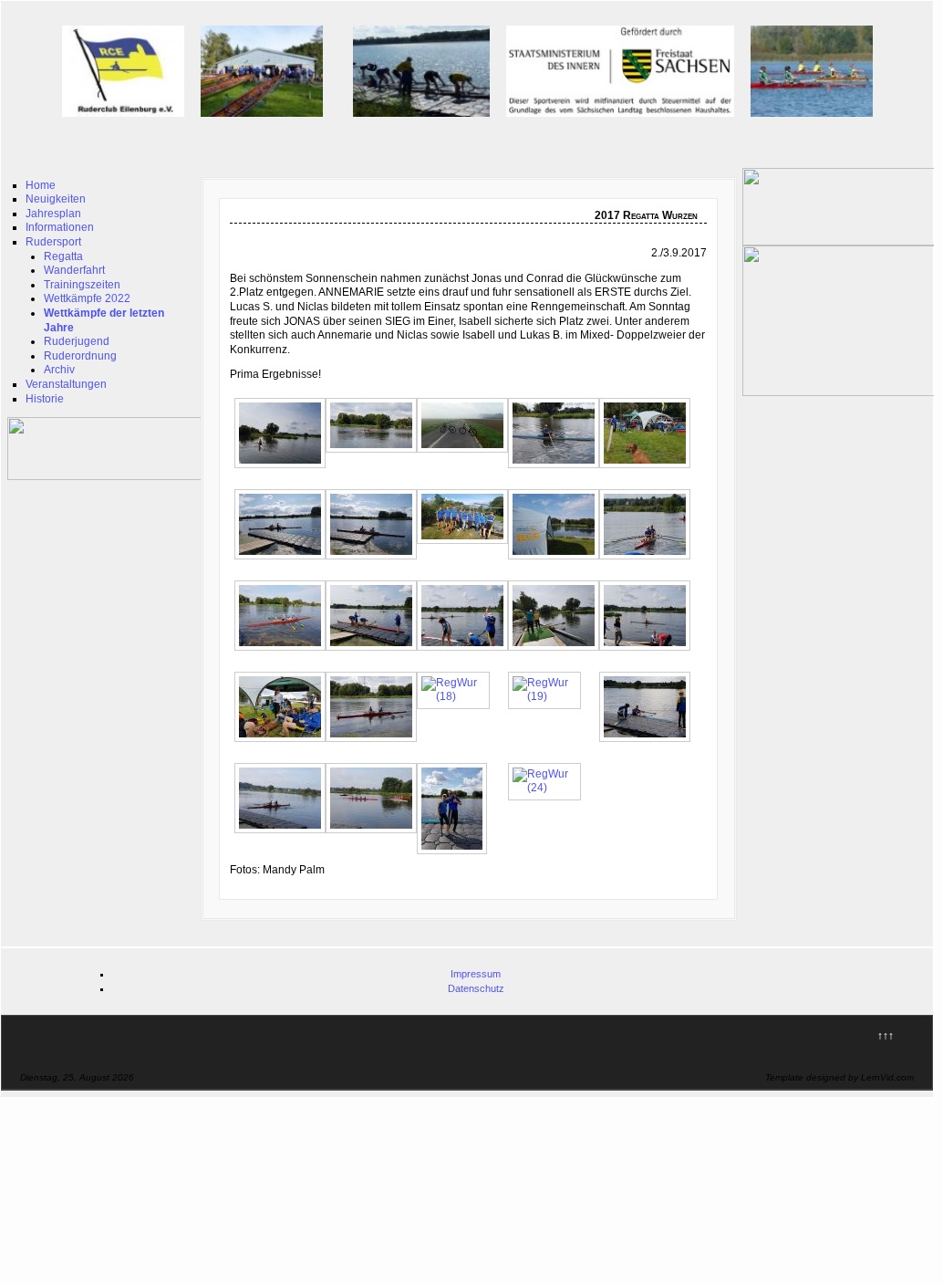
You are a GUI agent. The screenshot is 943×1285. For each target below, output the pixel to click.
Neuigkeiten (56, 199)
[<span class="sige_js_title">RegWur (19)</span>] (549, 696)
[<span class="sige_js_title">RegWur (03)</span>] (467, 453)
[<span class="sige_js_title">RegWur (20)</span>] (649, 743)
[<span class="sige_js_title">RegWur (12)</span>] (375, 651)
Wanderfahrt (74, 270)
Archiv (59, 369)
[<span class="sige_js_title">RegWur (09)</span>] (558, 560)
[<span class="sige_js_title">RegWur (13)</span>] (467, 651)
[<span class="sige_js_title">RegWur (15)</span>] (649, 651)
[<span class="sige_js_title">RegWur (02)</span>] (375, 453)
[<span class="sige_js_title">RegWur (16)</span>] (284, 743)
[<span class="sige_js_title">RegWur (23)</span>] (456, 855)
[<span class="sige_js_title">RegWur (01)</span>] (284, 469)
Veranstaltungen (66, 384)
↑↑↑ (885, 1035)
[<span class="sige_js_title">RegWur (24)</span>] (549, 787)
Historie (45, 398)
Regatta (63, 256)
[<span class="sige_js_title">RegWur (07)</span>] (375, 560)
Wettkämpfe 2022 (87, 298)
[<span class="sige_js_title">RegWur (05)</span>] (649, 469)
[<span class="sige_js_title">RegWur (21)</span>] (284, 834)
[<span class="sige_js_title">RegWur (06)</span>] (284, 560)
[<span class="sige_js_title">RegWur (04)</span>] (558, 469)
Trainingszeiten (82, 284)
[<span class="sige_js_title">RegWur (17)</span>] (375, 743)
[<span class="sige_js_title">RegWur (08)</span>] (467, 544)
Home (41, 185)
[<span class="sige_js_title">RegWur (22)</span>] (375, 834)
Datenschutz (476, 988)
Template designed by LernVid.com (839, 1077)
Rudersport (53, 241)
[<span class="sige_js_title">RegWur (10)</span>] (649, 560)
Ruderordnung (80, 356)
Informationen (60, 227)
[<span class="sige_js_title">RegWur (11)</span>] (284, 651)
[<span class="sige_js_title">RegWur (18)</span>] (457, 696)
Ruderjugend (76, 341)
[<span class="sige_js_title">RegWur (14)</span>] (558, 651)
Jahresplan (53, 213)
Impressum (476, 973)
